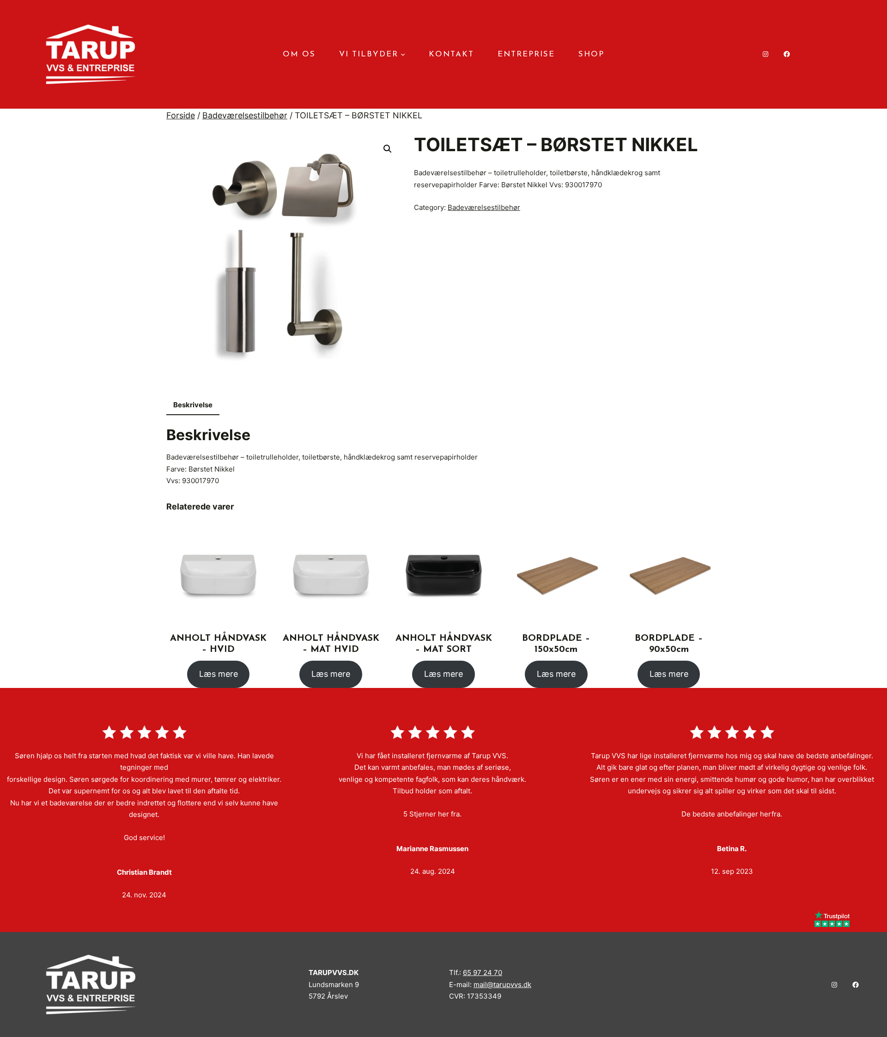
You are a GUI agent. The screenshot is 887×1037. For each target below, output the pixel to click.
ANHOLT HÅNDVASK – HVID (218, 644)
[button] (387, 149)
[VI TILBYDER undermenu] (403, 54)
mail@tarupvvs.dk (502, 984)
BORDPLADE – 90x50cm (669, 644)
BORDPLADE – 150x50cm (556, 644)
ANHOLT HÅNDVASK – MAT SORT (443, 644)
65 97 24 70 (482, 972)
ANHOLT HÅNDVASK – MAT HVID (331, 644)
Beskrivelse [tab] (193, 404)
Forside (180, 115)
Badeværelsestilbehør (244, 115)
